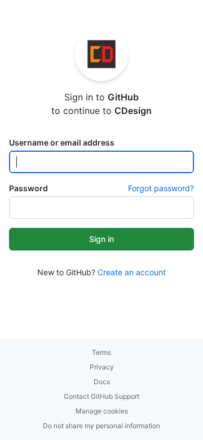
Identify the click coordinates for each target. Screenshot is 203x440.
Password (28, 188)
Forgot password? (161, 188)
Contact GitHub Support (101, 396)
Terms (101, 352)
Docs (102, 381)
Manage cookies (102, 411)
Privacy (102, 367)
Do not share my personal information (101, 425)
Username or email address (61, 142)
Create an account (132, 272)
